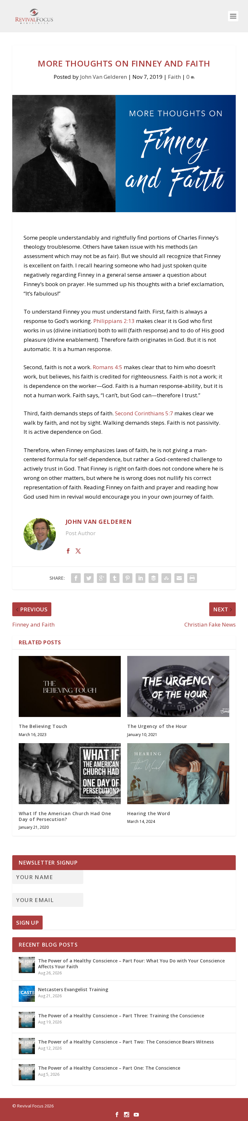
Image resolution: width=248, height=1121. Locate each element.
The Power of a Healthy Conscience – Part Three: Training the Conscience (121, 1015)
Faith (174, 76)
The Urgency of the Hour (157, 726)
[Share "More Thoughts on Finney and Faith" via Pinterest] (127, 578)
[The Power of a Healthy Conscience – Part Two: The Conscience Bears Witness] (27, 1046)
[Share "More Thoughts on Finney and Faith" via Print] (192, 578)
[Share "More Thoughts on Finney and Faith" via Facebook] (75, 578)
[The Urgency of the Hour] (178, 686)
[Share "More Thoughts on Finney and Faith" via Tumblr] (114, 578)
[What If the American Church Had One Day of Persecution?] (70, 773)
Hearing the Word (148, 813)
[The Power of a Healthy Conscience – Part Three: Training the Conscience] (27, 1020)
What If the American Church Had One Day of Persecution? (65, 816)
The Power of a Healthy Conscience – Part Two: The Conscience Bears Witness (126, 1042)
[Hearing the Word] (178, 773)
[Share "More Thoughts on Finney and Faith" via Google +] (101, 578)
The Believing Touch (43, 726)
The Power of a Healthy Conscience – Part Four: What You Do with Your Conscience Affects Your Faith (131, 964)
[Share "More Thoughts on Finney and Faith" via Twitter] (88, 578)
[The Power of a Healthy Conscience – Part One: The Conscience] (27, 1072)
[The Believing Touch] (70, 686)
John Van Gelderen (103, 76)
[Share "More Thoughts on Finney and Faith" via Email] (179, 578)
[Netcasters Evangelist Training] (27, 994)
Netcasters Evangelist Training (73, 989)
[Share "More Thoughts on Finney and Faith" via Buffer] (153, 578)
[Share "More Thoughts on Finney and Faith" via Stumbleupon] (166, 578)
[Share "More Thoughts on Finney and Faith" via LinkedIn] (140, 578)
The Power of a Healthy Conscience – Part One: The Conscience (109, 1068)
